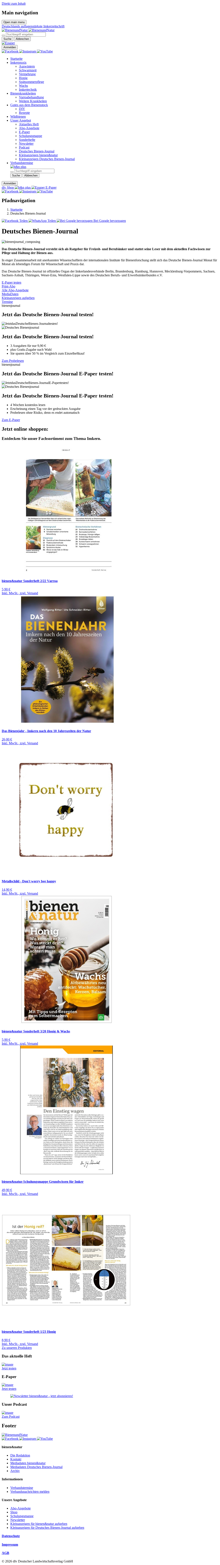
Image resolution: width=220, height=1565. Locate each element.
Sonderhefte (27, 139)
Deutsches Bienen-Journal (36, 151)
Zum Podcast (11, 1416)
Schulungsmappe (30, 136)
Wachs (23, 85)
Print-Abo (8, 286)
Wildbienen (18, 116)
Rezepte (24, 112)
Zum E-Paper (11, 420)
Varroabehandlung (31, 97)
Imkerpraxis (18, 62)
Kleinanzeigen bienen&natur (38, 155)
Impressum (10, 1544)
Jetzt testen (9, 1368)
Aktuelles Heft (29, 124)
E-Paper (24, 132)
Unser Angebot (20, 120)
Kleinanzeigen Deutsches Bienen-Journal (47, 159)
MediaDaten (10, 294)
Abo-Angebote (29, 128)
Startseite (16, 58)
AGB (5, 1553)
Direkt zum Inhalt (14, 3)
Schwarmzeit (28, 70)
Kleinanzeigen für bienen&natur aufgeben (38, 1524)
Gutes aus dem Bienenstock (29, 105)
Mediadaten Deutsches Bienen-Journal (36, 1467)
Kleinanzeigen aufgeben (18, 298)
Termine (7, 302)
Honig (23, 78)
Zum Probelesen (13, 361)
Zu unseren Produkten (17, 1348)
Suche (7, 39)
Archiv (15, 1471)
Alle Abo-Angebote (15, 290)
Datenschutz (11, 1536)
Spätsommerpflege (31, 82)
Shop (13, 1512)
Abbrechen (22, 39)
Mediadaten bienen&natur (28, 1463)
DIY (22, 109)
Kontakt (15, 1459)
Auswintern (27, 66)
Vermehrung (27, 74)
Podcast (24, 147)
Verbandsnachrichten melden (29, 1491)
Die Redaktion (20, 1455)
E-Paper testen (11, 282)
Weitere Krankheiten (33, 101)
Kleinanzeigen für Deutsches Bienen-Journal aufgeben (47, 1527)
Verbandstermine (21, 163)
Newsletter (26, 143)
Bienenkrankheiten (23, 93)
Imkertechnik (28, 89)
